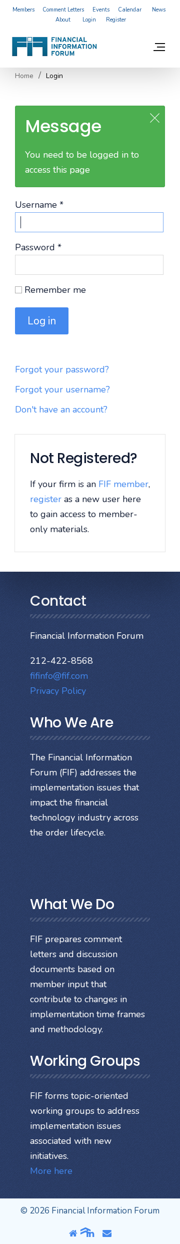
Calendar (130, 10)
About (63, 20)
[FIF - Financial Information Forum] (54, 46)
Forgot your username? (62, 389)
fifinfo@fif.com (59, 676)
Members (23, 10)
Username (39, 205)
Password (38, 247)
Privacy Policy (58, 691)
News (159, 10)
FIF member (123, 484)
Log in (42, 321)
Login (89, 20)
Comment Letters (63, 10)
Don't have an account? (61, 409)
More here (51, 1171)
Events (101, 10)
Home (24, 76)
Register (116, 20)
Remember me (54, 290)
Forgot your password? (62, 369)
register (46, 499)
